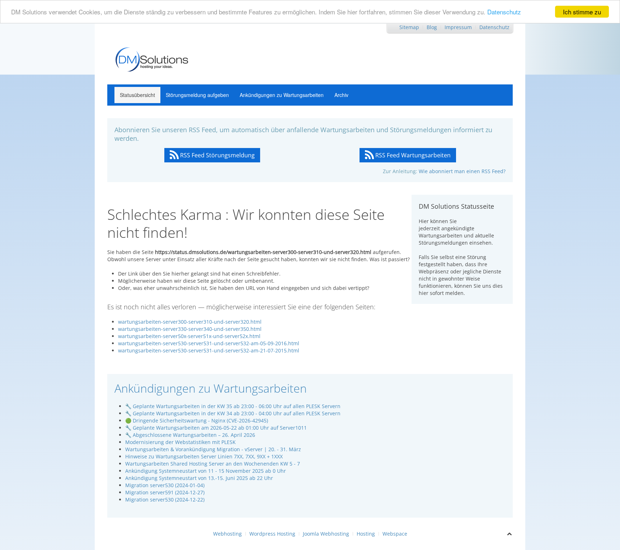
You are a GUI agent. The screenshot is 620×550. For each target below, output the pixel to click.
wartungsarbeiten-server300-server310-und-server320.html (190, 321)
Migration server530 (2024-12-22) (165, 499)
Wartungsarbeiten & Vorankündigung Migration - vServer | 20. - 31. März (213, 449)
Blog (432, 27)
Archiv (341, 94)
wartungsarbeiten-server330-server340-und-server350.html (190, 328)
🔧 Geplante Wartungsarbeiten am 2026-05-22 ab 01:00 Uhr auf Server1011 (216, 427)
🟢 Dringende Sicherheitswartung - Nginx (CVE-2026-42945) (196, 420)
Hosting (366, 533)
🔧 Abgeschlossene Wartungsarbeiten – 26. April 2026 (190, 434)
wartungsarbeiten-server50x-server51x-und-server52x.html (189, 336)
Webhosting (227, 533)
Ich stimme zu (582, 11)
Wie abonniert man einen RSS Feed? (462, 171)
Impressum (458, 27)
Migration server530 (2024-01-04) (165, 485)
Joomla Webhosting (326, 533)
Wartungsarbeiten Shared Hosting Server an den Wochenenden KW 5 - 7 (212, 463)
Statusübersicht (137, 94)
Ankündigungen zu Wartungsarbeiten (282, 94)
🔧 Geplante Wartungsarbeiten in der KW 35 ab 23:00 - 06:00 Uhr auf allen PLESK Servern (232, 406)
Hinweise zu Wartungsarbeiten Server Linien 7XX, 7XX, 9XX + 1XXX (204, 456)
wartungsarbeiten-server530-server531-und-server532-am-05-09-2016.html (208, 343)
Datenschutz (504, 12)
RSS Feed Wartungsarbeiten (412, 155)
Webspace (394, 533)
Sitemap (409, 27)
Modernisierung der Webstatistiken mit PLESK (180, 442)
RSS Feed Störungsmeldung (217, 155)
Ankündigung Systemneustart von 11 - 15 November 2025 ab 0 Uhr (205, 470)
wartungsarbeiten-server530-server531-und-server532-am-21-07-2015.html (208, 350)
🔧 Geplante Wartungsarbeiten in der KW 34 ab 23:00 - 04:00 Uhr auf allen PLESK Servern (232, 413)
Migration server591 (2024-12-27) (165, 492)
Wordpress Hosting (272, 533)
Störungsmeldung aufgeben (197, 94)
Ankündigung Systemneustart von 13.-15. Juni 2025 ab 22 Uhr (199, 478)
